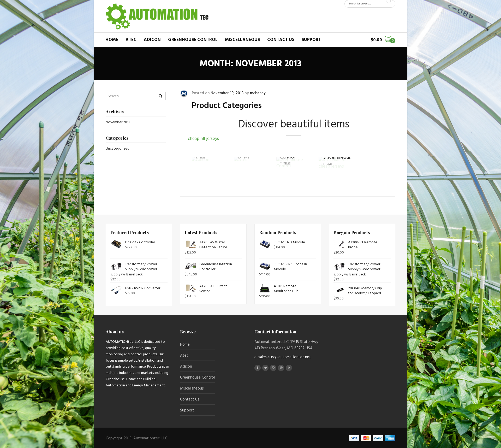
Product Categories (226, 106)
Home (111, 39)
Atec (131, 39)
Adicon (152, 39)
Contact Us (280, 39)
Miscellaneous (242, 39)
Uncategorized (117, 149)
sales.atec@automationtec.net (284, 357)
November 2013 (118, 122)
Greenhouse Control (193, 39)
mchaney (258, 93)
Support (311, 39)
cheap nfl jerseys (203, 138)
